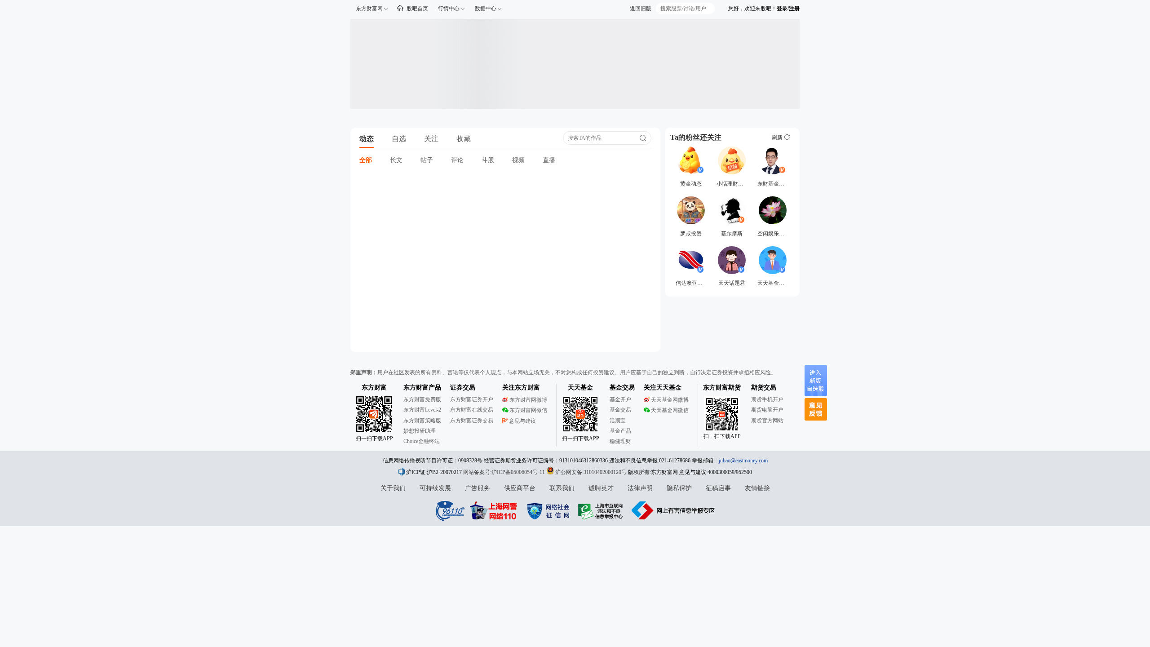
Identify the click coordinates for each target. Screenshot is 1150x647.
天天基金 (580, 387)
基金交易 (620, 410)
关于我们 (393, 488)
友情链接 (757, 488)
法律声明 (640, 488)
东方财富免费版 (422, 399)
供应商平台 (519, 488)
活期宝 (618, 420)
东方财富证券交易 (471, 420)
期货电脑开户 (767, 410)
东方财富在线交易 (471, 410)
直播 (549, 160)
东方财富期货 (722, 387)
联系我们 (562, 488)
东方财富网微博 (528, 400)
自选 (399, 138)
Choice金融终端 (421, 441)
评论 (457, 160)
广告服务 (477, 488)
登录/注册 (788, 8)
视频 (518, 160)
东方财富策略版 (422, 420)
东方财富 (374, 387)
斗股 (488, 160)
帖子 (426, 160)
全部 (365, 160)
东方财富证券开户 (471, 399)
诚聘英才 (601, 488)
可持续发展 (435, 488)
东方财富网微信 (528, 410)
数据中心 (485, 8)
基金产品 (620, 431)
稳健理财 (620, 441)
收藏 (463, 138)
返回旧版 (640, 8)
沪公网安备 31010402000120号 (591, 472)
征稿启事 (718, 488)
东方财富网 (369, 8)
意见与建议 (522, 421)
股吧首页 (417, 8)
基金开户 (620, 399)
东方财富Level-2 (422, 410)
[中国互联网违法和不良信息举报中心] (673, 510)
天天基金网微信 (670, 410)
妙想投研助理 (419, 431)
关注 (431, 138)
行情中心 (449, 8)
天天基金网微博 (670, 400)
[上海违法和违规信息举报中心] (602, 510)
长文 (396, 160)
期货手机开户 (767, 399)
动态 (366, 138)
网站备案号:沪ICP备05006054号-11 (504, 472)
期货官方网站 (767, 420)
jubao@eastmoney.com (743, 460)
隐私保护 (679, 488)
